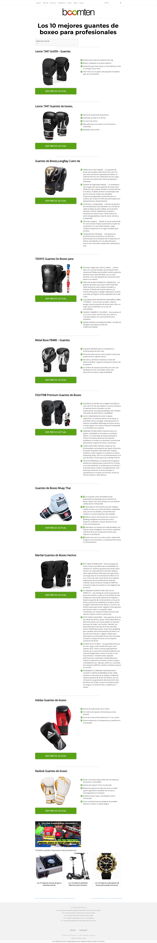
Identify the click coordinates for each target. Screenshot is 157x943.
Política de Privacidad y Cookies (78, 938)
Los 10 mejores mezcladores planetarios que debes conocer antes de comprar (78, 910)
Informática (62, 3)
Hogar (81, 3)
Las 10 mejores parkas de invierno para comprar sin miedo (78, 913)
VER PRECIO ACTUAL (55, 91)
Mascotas (53, 3)
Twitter (73, 930)
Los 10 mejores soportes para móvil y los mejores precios (55, 898)
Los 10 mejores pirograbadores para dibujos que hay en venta (78, 920)
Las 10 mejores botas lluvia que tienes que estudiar (78, 915)
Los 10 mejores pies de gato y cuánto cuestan (106, 898)
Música (70, 3)
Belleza (38, 3)
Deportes (45, 3)
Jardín (75, 3)
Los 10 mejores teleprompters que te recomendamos (78, 918)
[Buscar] (120, 3)
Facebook (83, 930)
